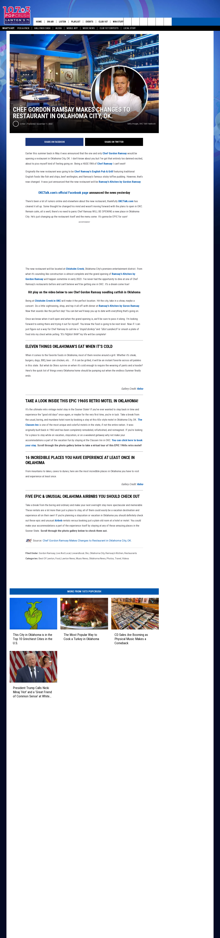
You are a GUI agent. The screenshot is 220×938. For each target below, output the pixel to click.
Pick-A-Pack (23, 28)
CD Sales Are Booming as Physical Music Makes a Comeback (131, 639)
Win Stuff (118, 21)
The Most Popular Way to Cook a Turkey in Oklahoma (81, 637)
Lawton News (68, 558)
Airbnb (58, 520)
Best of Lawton (46, 558)
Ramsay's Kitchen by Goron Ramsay (119, 305)
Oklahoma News (97, 558)
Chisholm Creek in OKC (48, 300)
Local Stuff (130, 28)
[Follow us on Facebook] (144, 22)
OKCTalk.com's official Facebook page (63, 193)
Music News (89, 28)
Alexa (58, 28)
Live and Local (63, 553)
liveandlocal (78, 553)
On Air (50, 21)
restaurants (130, 553)
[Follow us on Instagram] (152, 22)
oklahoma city (97, 553)
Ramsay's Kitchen (114, 553)
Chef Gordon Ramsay (115, 153)
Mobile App (72, 28)
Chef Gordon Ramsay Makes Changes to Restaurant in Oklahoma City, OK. (87, 540)
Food (57, 558)
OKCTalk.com (125, 201)
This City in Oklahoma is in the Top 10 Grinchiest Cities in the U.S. (32, 639)
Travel (118, 558)
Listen (62, 21)
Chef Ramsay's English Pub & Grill (93, 171)
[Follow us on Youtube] (160, 22)
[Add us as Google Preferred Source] (135, 22)
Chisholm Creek (75, 268)
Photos (110, 558)
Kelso (140, 388)
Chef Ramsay (104, 163)
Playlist (75, 21)
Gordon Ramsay (47, 553)
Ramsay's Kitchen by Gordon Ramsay (120, 181)
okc (87, 553)
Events (89, 21)
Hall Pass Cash (42, 28)
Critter (22, 124)
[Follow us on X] (168, 22)
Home (39, 21)
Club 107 (103, 21)
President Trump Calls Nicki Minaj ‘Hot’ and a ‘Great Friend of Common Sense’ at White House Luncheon (32, 692)
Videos (125, 558)
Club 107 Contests (109, 28)
